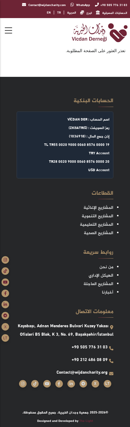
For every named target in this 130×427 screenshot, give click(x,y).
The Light (86, 421)
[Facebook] (5, 293)
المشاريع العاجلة (98, 284)
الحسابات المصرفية (114, 13)
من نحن (106, 267)
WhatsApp (82, 5)
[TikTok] (5, 271)
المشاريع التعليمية (96, 224)
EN (49, 12)
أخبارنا (107, 292)
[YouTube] (5, 282)
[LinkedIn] (5, 304)
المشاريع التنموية (97, 216)
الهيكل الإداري (101, 275)
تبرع (89, 13)
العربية (71, 12)
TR (59, 12)
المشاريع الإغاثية (98, 207)
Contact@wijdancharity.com (47, 5)
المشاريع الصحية (98, 233)
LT (5, 338)
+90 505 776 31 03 (113, 5)
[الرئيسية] (99, 32)
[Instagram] (5, 260)
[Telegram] (5, 315)
